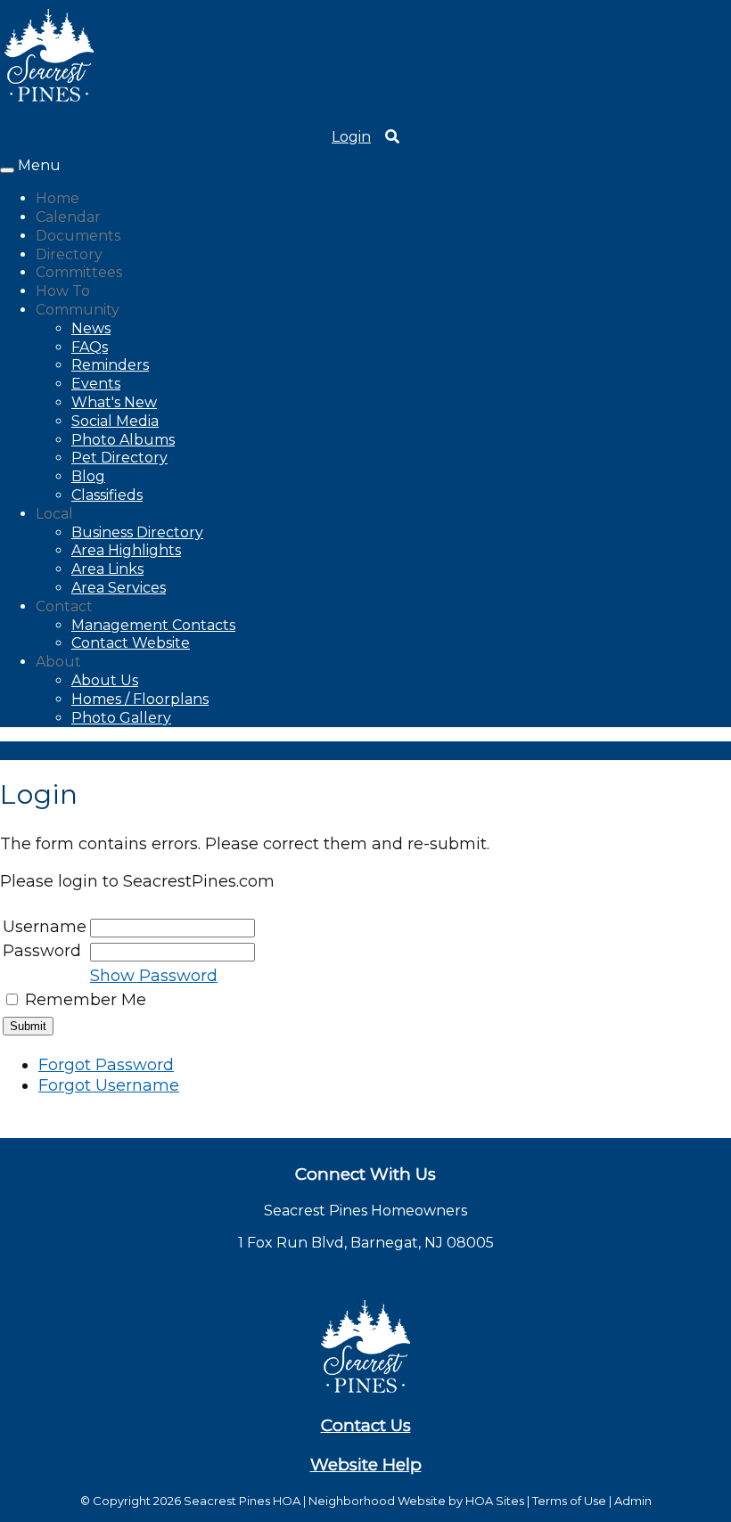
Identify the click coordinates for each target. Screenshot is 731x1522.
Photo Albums (123, 439)
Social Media (115, 421)
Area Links (107, 569)
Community (77, 309)
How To (63, 290)
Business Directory (137, 532)
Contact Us (366, 1425)
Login (351, 136)
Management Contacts (153, 625)
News (91, 328)
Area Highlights (126, 550)
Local (54, 513)
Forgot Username (108, 1085)
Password (42, 951)
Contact (64, 606)
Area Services (118, 587)
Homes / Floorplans (140, 699)
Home (57, 198)
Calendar (68, 217)
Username (44, 927)
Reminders (110, 364)
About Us (104, 680)
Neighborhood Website (377, 1500)
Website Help (366, 1464)
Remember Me (85, 1000)
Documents (78, 235)
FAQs (89, 347)
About (58, 661)
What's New (114, 402)
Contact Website (130, 642)
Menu (39, 165)
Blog (88, 476)
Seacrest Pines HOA (242, 1500)
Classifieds (107, 495)
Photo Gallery (121, 717)
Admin (633, 1500)
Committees (79, 272)
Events (95, 383)
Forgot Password (106, 1065)
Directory (69, 254)
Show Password (154, 976)
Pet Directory (119, 457)
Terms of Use (569, 1500)
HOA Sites (494, 1500)
